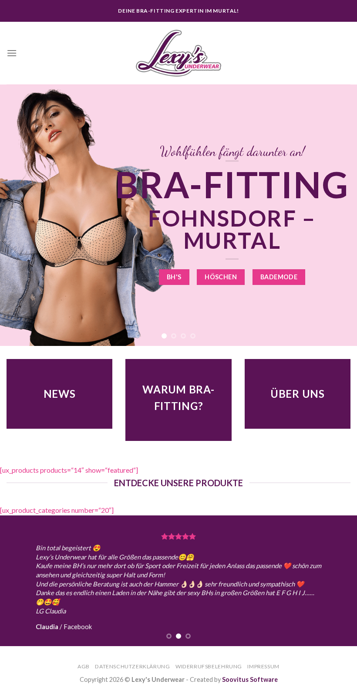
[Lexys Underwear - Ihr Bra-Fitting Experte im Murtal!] (178, 53)
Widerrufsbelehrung (208, 666)
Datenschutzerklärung (132, 666)
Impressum (263, 666)
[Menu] (12, 53)
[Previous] (18, 215)
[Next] (339, 215)
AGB (83, 666)
